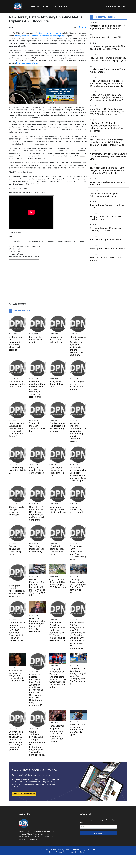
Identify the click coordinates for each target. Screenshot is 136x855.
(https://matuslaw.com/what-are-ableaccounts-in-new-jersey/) (40, 36)
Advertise (73, 852)
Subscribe (98, 833)
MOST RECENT (43, 6)
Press (54, 6)
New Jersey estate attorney (49, 33)
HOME (32, 6)
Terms (51, 852)
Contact (83, 852)
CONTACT (63, 6)
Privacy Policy (61, 852)
